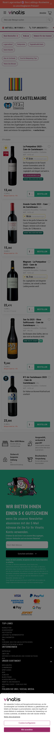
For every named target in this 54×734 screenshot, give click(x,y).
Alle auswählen (27, 729)
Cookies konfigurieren (27, 723)
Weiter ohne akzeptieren (12, 717)
